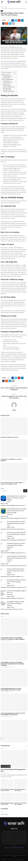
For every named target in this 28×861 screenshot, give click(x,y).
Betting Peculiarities (6, 74)
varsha (14, 410)
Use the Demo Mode (7, 88)
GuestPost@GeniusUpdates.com (17, 847)
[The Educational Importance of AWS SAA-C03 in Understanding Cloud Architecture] (14, 702)
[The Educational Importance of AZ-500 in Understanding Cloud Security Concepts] (14, 678)
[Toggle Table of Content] (14, 73)
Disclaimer (22, 859)
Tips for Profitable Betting (7, 79)
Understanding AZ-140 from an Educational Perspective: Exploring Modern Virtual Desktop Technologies (12, 664)
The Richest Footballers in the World (9, 437)
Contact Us (10, 859)
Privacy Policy (16, 859)
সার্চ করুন (2, 488)
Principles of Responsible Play (8, 91)
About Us (5, 859)
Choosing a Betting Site (7, 76)
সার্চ (25, 490)
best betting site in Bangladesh (14, 63)
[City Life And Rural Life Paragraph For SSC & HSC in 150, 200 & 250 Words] (14, 759)
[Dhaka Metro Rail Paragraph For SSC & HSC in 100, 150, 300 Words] (7, 797)
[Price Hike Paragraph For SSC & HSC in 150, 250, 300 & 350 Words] (20, 783)
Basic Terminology (6, 77)
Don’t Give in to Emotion (7, 82)
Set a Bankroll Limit (6, 81)
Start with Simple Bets (7, 85)
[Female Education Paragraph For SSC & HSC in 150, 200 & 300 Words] (7, 783)
